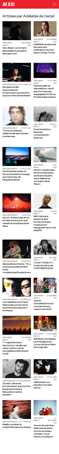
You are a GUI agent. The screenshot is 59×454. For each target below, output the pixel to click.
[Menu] (55, 4)
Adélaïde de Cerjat (7, 44)
